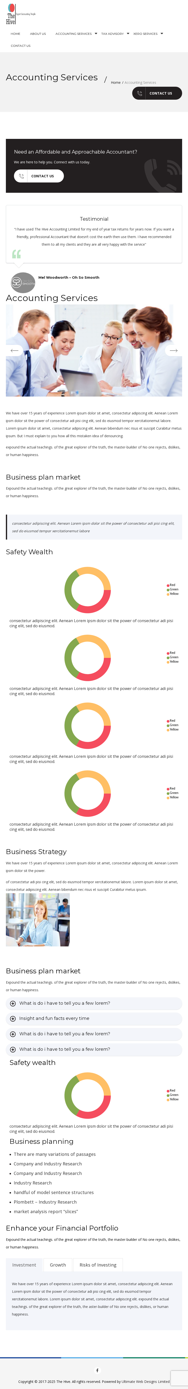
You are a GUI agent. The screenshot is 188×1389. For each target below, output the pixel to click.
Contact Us (20, 46)
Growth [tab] (58, 1265)
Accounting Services (74, 34)
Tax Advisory (112, 34)
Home (15, 34)
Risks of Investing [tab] (98, 1265)
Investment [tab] (24, 1265)
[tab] (94, 1003)
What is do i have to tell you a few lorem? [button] (64, 1003)
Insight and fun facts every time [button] (54, 1018)
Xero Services (145, 34)
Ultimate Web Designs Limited (146, 1381)
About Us (38, 34)
